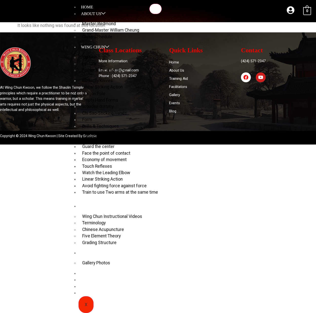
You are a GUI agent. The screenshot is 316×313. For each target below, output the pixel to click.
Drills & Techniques (100, 126)
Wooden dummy (98, 106)
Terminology (94, 222)
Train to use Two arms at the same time (120, 192)
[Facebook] (246, 77)
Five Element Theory (101, 235)
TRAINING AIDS (96, 206)
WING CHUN (93, 47)
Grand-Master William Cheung (110, 30)
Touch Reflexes (97, 166)
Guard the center (98, 146)
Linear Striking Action (102, 86)
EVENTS (89, 279)
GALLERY (90, 252)
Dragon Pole (93, 93)
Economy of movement (104, 159)
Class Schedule (97, 36)
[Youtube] (261, 77)
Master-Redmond (99, 23)
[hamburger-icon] (155, 9)
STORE (87, 286)
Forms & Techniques (102, 70)
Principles (91, 136)
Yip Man (89, 57)
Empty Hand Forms (100, 100)
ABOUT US (91, 13)
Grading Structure (99, 242)
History (89, 63)
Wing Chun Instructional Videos (112, 216)
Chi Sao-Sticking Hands (104, 113)
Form (87, 119)
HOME (87, 7)
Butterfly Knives (97, 80)
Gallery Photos (96, 262)
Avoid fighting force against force (114, 185)
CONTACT (90, 293)
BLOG (86, 273)
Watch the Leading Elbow (106, 172)
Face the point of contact (106, 153)
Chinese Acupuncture (103, 229)
